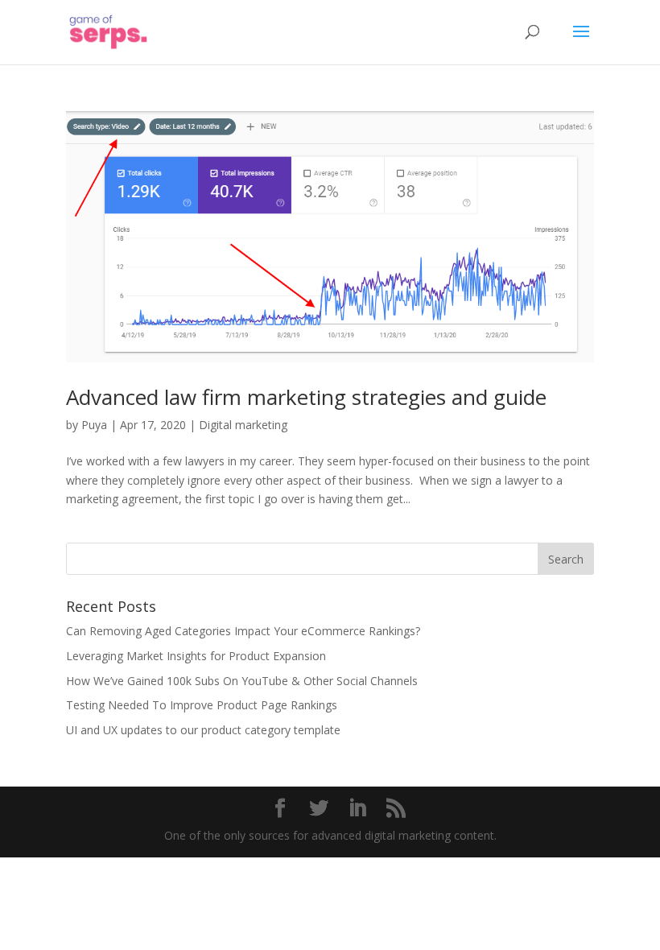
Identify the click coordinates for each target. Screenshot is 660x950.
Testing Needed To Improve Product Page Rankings (201, 704)
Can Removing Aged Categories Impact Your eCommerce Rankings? (243, 630)
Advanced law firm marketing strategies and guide (306, 396)
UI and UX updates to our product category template (203, 729)
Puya (94, 424)
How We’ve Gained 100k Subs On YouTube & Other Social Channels (242, 680)
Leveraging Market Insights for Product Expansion (196, 655)
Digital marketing (243, 424)
